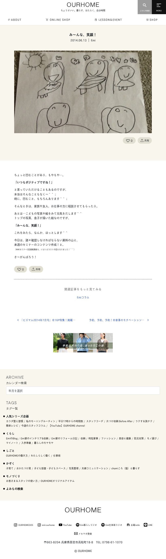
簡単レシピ (12, 425)
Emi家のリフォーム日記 (64, 438)
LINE (150, 524)
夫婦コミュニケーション (95, 468)
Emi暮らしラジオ (88, 524)
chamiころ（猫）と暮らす (125, 468)
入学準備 (26, 443)
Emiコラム (83, 297)
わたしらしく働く (40, 455)
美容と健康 (125, 438)
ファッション (108, 438)
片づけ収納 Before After (119, 421)
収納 (83, 438)
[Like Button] (128, 140)
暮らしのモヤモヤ (43, 443)
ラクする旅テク (143, 421)
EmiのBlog (12, 438)
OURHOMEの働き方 (17, 455)
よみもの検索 (14, 488)
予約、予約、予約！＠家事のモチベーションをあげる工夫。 (120, 320)
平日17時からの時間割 (70, 421)
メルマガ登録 (85, 533)
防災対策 (139, 438)
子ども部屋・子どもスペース (50, 468)
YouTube (67, 524)
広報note (135, 524)
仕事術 (57, 455)
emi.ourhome (48, 524)
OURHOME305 (25, 524)
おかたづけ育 (23, 468)
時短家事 (93, 438)
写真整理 (74, 468)
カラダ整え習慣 (14, 421)
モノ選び (152, 438)
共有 (146, 140)
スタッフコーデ (94, 421)
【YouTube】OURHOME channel (67, 425)
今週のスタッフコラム (33, 425)
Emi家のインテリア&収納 (34, 438)
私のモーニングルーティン (40, 421)
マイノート (12, 443)
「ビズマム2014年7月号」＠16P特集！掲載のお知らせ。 (51, 320)
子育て (9, 468)
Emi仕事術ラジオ (113, 524)
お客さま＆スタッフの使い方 (22, 481)
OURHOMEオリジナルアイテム (57, 481)
